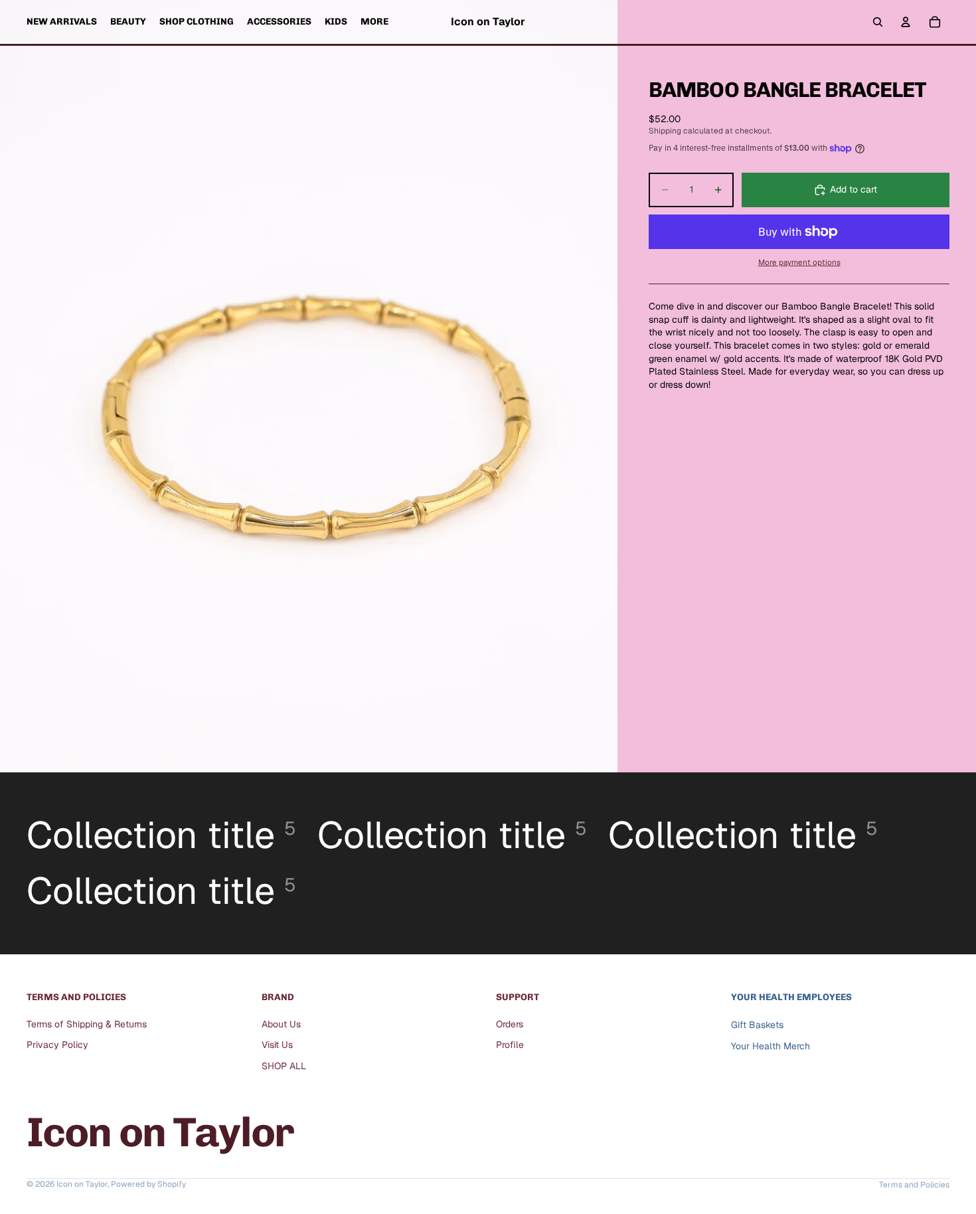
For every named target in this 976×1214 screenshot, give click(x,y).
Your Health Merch (770, 1047)
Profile (510, 1045)
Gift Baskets (757, 1025)
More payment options (799, 262)
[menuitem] (374, 22)
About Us (281, 1024)
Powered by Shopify (148, 1184)
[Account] (905, 22)
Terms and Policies (914, 1184)
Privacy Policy (57, 1045)
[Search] (877, 22)
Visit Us (277, 1045)
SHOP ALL (284, 1066)
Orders (509, 1024)
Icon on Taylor (82, 1184)
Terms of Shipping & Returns (87, 1024)
